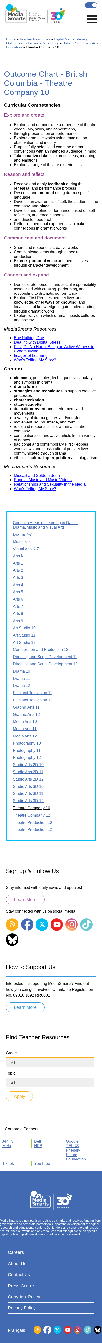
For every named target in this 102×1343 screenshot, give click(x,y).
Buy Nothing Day (29, 338)
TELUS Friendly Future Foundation (76, 1152)
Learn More (25, 899)
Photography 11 (27, 750)
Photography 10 (27, 743)
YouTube (42, 1163)
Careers (16, 1252)
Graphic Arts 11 (26, 707)
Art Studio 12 (24, 642)
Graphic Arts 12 (26, 714)
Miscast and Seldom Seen (37, 475)
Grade (11, 1053)
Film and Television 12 (32, 700)
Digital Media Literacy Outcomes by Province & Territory (47, 41)
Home (11, 39)
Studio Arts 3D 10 (28, 786)
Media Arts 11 (25, 729)
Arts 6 (18, 599)
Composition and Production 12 (40, 649)
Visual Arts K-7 (26, 549)
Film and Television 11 (32, 693)
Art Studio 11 (24, 635)
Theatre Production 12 (32, 830)
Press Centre (21, 1285)
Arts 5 (18, 592)
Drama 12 (21, 685)
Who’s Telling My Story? (35, 360)
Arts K (18, 556)
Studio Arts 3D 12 (28, 801)
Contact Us (19, 1274)
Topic (10, 1073)
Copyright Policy (24, 1296)
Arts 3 (18, 577)
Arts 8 (18, 613)
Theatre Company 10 (31, 808)
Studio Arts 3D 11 (28, 793)
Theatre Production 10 (32, 822)
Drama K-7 (22, 534)
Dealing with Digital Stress (37, 342)
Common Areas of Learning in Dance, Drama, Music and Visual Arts (46, 525)
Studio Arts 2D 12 (28, 779)
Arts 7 (18, 606)
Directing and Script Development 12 (45, 664)
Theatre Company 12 (31, 815)
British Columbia (75, 43)
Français (91, 5)
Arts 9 (18, 621)
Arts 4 (18, 585)
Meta (6, 1146)
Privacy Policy (22, 1308)
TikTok (8, 1163)
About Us (17, 1263)
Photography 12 (27, 757)
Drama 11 (21, 678)
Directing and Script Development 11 (45, 657)
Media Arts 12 (25, 736)
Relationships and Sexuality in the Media (50, 484)
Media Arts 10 (25, 721)
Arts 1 (18, 563)
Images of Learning (31, 355)
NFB (38, 1146)
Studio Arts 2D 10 (28, 765)
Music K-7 (21, 541)
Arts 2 (18, 570)
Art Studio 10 (24, 628)
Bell (37, 1141)
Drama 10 (21, 671)
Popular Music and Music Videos (43, 480)
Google (72, 1141)
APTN (7, 1141)
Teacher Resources (35, 39)
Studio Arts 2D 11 (28, 772)
